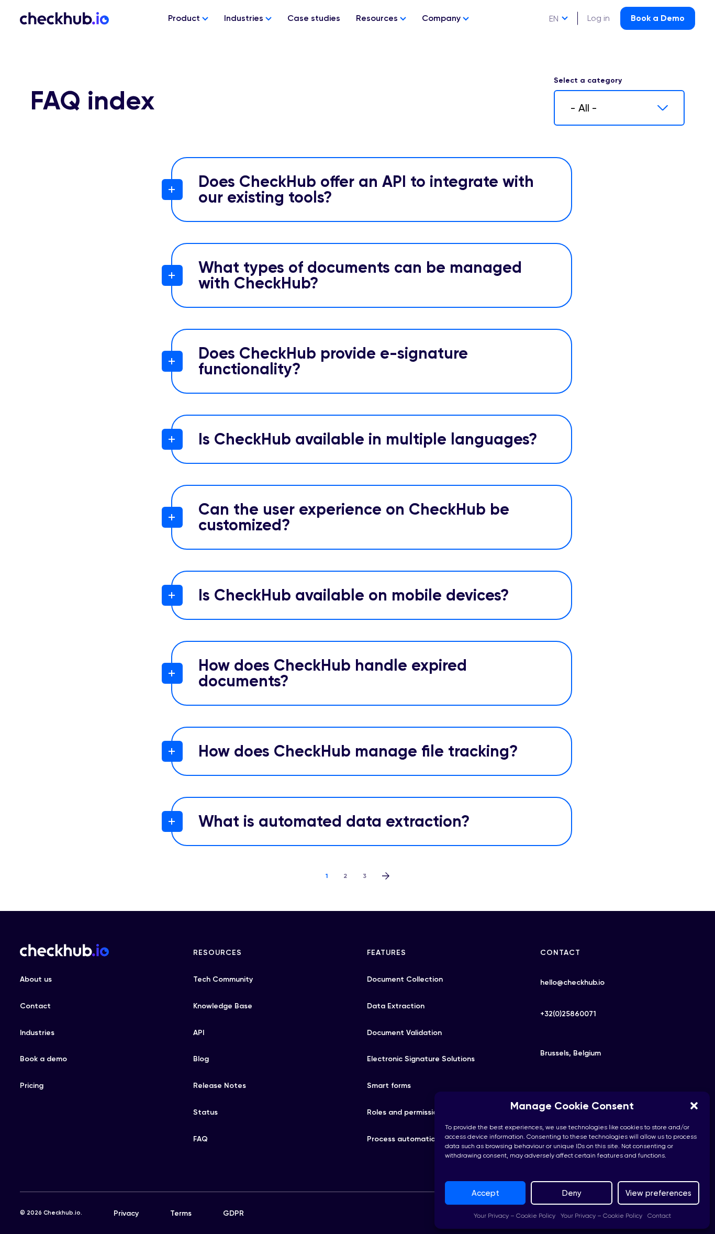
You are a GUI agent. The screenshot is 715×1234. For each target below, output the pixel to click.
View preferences (658, 1193)
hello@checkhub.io (572, 982)
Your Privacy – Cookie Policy (514, 1215)
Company (442, 18)
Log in (598, 18)
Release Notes (219, 1085)
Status (205, 1112)
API (198, 1032)
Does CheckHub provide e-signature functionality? (333, 361)
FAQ (200, 1139)
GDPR (233, 1213)
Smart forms (389, 1085)
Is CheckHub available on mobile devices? (353, 595)
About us (36, 979)
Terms (181, 1213)
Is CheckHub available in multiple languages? (367, 439)
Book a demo (43, 1058)
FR (553, 38)
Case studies (313, 18)
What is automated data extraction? (334, 821)
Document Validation (404, 1032)
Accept (485, 1193)
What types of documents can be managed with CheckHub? (360, 275)
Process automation (403, 1139)
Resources (378, 18)
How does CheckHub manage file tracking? (358, 751)
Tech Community (223, 979)
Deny (572, 1193)
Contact (659, 1215)
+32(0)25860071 (568, 1013)
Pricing (31, 1085)
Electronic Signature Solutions (421, 1058)
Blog (201, 1058)
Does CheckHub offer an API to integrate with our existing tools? (366, 189)
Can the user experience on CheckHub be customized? (353, 517)
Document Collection (405, 979)
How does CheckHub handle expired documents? (332, 673)
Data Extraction (395, 1006)
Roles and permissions (406, 1112)
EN (553, 19)
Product (185, 18)
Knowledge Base (222, 1006)
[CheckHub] (64, 18)
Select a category (588, 80)
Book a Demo (658, 18)
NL (554, 57)
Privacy (126, 1213)
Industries (244, 18)
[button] (694, 1105)
